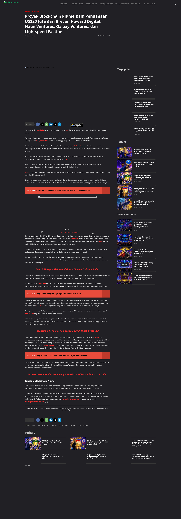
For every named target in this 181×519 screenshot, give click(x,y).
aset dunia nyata (43, 425)
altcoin (34, 425)
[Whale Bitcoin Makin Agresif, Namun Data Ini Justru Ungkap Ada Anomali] (124, 204)
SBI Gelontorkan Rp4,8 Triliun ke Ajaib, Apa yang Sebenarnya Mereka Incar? (144, 190)
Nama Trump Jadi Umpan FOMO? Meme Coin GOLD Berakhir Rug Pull (142, 151)
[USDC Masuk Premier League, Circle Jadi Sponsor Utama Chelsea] (124, 165)
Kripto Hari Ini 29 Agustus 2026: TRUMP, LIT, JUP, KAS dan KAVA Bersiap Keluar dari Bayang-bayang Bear (143, 443)
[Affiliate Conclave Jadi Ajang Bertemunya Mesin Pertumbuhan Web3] (124, 266)
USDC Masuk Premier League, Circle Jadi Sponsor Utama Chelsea (144, 164)
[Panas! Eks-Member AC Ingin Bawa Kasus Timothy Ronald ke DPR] (124, 131)
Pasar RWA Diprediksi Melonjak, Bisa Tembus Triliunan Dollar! (67, 269)
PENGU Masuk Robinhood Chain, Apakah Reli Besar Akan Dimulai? (142, 177)
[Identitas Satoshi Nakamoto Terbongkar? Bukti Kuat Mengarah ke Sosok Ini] (124, 80)
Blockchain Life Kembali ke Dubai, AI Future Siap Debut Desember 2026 (143, 239)
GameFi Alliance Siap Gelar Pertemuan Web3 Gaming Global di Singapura (143, 277)
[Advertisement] (90, 52)
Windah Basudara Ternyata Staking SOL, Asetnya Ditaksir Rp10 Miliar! (143, 117)
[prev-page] (26, 466)
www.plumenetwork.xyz (71, 399)
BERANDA (27, 11)
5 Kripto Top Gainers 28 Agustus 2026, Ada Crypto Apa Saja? (52, 456)
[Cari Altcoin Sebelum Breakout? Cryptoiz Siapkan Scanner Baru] (124, 253)
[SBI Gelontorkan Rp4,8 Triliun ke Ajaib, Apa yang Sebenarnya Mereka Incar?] (124, 191)
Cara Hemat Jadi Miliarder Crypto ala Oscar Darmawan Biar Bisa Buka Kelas (144, 104)
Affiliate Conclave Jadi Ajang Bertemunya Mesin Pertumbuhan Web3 (143, 264)
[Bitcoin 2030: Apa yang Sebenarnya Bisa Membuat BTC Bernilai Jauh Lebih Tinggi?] (123, 457)
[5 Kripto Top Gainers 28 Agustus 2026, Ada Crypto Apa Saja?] (33, 457)
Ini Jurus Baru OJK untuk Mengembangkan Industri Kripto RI (96, 456)
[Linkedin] (51, 124)
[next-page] (29, 466)
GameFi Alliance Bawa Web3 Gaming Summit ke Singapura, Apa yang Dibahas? (143, 225)
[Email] (55, 124)
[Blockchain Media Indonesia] (22, 4)
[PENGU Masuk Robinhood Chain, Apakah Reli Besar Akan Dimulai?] (124, 178)
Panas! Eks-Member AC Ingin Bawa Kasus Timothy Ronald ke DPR (144, 130)
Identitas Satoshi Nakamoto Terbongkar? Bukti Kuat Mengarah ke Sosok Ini (143, 78)
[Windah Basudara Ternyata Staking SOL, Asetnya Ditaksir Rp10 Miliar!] (124, 118)
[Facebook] (38, 124)
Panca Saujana (30, 36)
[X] (42, 124)
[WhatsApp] (46, 124)
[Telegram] (59, 124)
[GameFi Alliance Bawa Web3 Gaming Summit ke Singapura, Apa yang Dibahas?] (124, 225)
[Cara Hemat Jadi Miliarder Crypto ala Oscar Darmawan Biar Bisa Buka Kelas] (124, 105)
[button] (175, 4)
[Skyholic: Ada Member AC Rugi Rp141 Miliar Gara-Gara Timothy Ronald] (124, 92)
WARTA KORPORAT (37, 11)
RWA (66, 425)
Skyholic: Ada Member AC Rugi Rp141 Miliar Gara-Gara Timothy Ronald (143, 91)
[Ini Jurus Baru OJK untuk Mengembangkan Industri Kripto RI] (78, 457)
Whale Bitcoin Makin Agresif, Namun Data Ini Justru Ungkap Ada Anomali (144, 203)
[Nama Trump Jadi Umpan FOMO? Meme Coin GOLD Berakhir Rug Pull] (124, 152)
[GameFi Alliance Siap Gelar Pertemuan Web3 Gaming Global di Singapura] (124, 278)
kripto (61, 425)
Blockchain (54, 425)
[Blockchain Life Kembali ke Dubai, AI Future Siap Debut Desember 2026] (124, 240)
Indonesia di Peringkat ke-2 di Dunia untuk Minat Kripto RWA (67, 330)
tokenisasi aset (83, 425)
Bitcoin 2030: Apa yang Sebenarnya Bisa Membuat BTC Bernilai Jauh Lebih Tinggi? (143, 456)
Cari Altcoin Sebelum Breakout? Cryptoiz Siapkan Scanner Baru (143, 251)
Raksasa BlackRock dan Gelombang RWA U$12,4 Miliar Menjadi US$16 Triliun (67, 374)
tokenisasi (73, 425)
